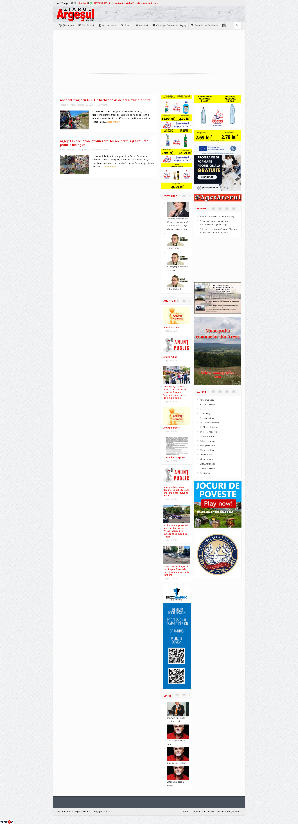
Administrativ (109, 25)
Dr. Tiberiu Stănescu (209, 427)
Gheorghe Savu (207, 450)
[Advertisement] (149, 51)
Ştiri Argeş (68, 25)
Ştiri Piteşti (88, 25)
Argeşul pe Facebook (203, 811)
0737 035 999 (100, 3)
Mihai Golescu (206, 454)
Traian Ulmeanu (207, 468)
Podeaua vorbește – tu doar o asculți (217, 216)
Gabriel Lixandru (207, 441)
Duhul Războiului (175, 289)
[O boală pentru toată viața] (178, 731)
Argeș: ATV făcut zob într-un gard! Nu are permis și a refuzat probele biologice (104, 143)
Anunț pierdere (171, 427)
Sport (128, 25)
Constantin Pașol (207, 418)
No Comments (101, 105)
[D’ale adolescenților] (178, 753)
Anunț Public (170, 356)
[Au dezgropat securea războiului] (178, 257)
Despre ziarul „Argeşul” (228, 811)
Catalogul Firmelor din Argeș (171, 25)
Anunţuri (143, 25)
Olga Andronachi (207, 463)
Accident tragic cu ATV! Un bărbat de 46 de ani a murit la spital (105, 100)
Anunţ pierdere (171, 327)
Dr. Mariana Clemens (209, 422)
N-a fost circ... (173, 247)
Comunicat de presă (174, 457)
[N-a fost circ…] (178, 238)
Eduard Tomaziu (207, 436)
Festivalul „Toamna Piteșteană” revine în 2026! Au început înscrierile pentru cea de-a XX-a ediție (174, 392)
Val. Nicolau (205, 473)
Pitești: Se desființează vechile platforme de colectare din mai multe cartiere (176, 570)
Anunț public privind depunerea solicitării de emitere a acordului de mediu (176, 491)
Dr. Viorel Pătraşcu (208, 431)
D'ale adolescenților (176, 762)
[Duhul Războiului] (178, 280)
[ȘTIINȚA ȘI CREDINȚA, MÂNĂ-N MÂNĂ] (178, 709)
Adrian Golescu (207, 399)
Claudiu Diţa (205, 413)
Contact (83, 3)
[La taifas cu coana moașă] (178, 772)
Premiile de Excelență (206, 25)
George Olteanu (207, 445)
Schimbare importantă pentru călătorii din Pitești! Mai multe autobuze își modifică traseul (175, 531)
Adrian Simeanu (207, 404)
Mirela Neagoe (206, 459)
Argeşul (73, 105)
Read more (113, 121)
